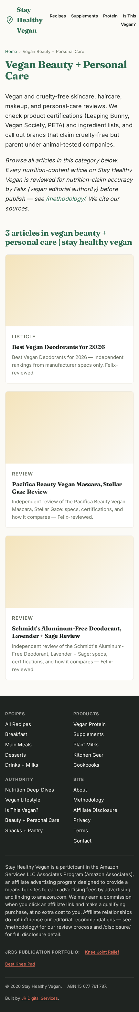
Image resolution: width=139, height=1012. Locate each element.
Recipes (58, 15)
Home (11, 51)
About (80, 790)
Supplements (84, 15)
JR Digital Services (39, 998)
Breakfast (16, 734)
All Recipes (18, 724)
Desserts (15, 755)
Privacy (82, 820)
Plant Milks (86, 744)
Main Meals (18, 744)
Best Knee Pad (20, 963)
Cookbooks (86, 765)
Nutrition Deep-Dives (29, 790)
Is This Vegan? (128, 20)
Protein (110, 15)
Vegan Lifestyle (22, 800)
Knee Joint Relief (102, 952)
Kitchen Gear (88, 755)
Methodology (88, 800)
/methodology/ (65, 198)
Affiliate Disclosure (95, 810)
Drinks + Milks (21, 765)
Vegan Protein (89, 724)
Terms (80, 830)
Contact (82, 841)
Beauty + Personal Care (32, 820)
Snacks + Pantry (24, 830)
